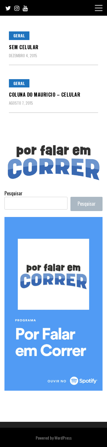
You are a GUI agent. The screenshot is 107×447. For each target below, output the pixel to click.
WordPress (63, 438)
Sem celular (24, 47)
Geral (19, 35)
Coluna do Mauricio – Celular (44, 94)
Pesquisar (13, 193)
